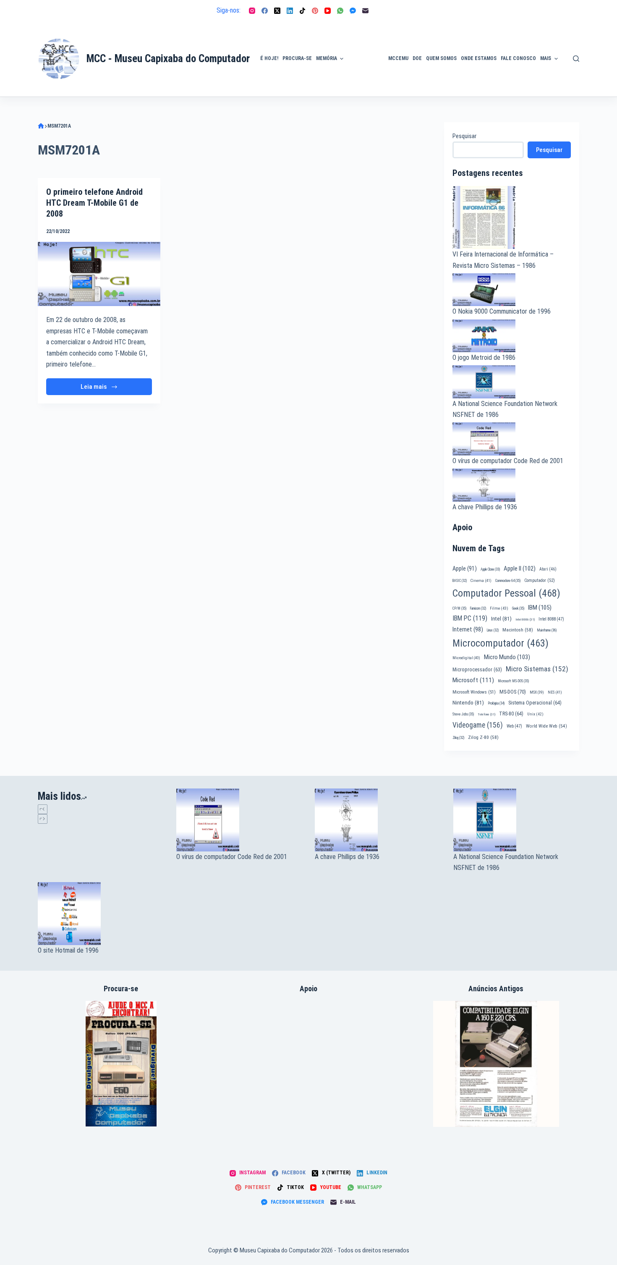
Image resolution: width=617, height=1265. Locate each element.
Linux (493, 630)
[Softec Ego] (121, 1063)
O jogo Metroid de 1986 (483, 357)
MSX (537, 692)
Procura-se (297, 58)
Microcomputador (500, 643)
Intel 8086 (525, 619)
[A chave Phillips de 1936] (378, 819)
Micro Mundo (507, 657)
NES (555, 692)
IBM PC (469, 618)
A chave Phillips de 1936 (484, 507)
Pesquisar (464, 136)
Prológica (496, 703)
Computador (539, 580)
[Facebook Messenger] (353, 11)
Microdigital (466, 657)
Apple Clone (490, 569)
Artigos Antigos (362, 63)
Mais (545, 58)
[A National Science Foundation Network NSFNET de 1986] (516, 819)
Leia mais (101, 389)
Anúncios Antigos (364, 35)
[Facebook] (264, 11)
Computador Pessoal (506, 593)
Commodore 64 (507, 581)
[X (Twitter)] (277, 11)
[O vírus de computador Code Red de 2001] (239, 819)
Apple (464, 568)
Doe (417, 58)
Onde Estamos (479, 58)
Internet (467, 629)
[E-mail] (365, 11)
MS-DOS (512, 692)
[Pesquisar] (576, 58)
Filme (499, 608)
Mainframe (547, 630)
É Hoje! (269, 58)
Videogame (477, 725)
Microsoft (473, 680)
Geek (518, 608)
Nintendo (468, 702)
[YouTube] (327, 11)
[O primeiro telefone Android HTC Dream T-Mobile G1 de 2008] (99, 274)
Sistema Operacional (535, 703)
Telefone (486, 714)
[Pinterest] (315, 11)
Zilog (458, 738)
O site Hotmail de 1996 (68, 950)
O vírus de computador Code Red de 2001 (507, 461)
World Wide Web (546, 726)
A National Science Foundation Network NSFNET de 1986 (505, 862)
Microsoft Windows (474, 692)
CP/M (459, 608)
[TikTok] (302, 11)
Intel (501, 618)
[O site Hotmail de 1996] (101, 913)
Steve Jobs (463, 714)
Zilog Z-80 (483, 737)
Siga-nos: (229, 10)
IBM (540, 607)
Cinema (481, 580)
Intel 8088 (551, 619)
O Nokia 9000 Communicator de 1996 (501, 311)
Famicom (478, 608)
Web (514, 726)
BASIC (459, 581)
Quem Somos (441, 58)
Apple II (520, 568)
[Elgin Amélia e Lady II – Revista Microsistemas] (496, 1063)
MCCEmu (398, 58)
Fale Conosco (518, 58)
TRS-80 (511, 714)
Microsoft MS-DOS (513, 681)
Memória (326, 58)
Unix (535, 714)
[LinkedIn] (290, 11)
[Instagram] (252, 11)
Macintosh (517, 630)
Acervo (575, 73)
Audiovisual (366, 86)
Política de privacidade (580, 49)
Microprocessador (477, 670)
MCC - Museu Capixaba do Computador (168, 58)
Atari (548, 569)
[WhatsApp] (340, 11)
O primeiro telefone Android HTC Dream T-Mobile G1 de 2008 (94, 203)
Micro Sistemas (537, 669)
